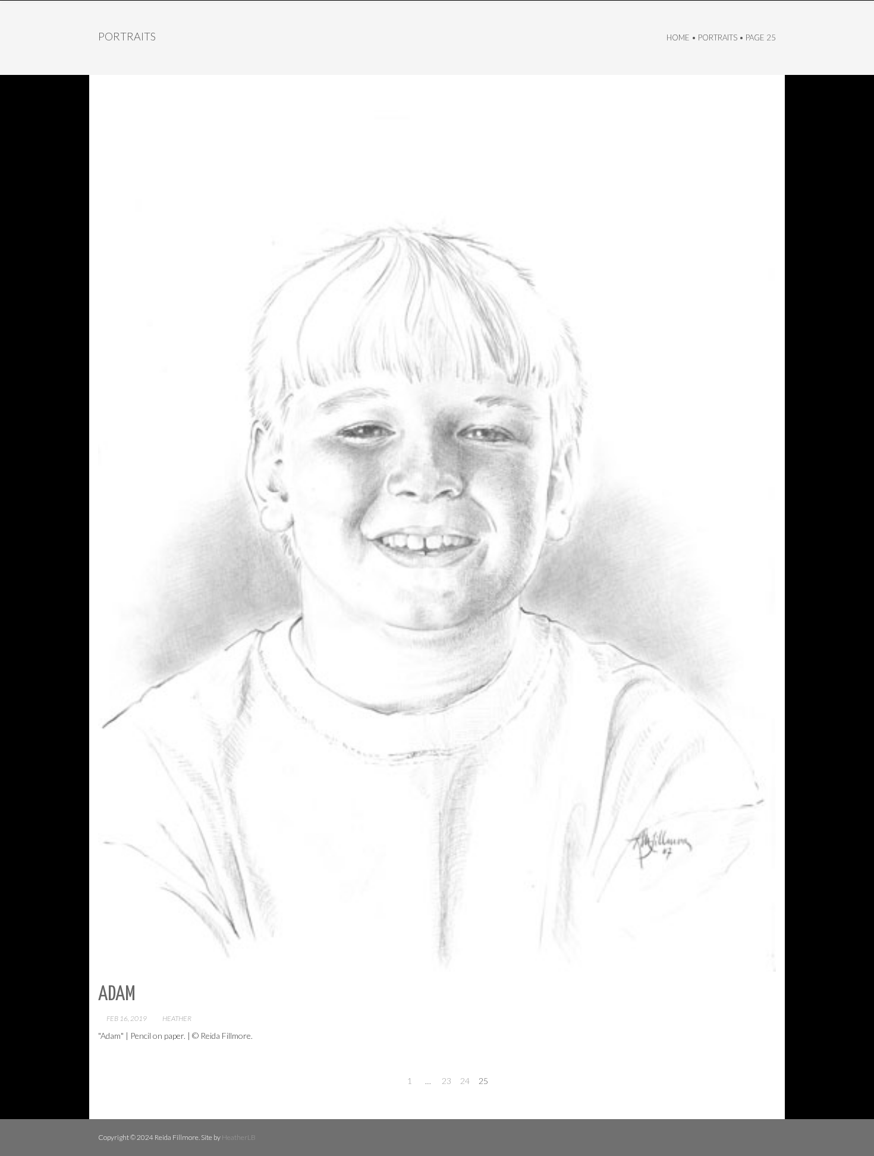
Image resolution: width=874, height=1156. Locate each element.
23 (446, 1081)
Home (678, 37)
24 (465, 1081)
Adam (117, 994)
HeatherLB (239, 1137)
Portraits (717, 37)
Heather (176, 1018)
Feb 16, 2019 (126, 1018)
